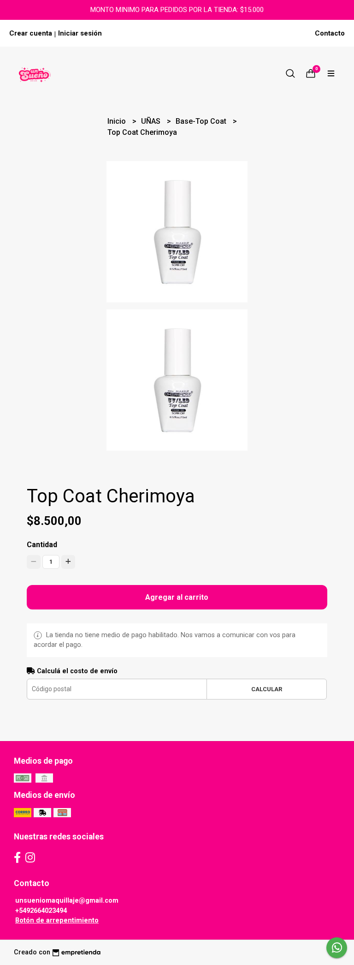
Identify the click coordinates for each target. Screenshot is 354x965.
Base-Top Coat (202, 121)
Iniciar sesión (80, 33)
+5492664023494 (41, 911)
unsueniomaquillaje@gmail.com (66, 901)
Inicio (117, 121)
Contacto (330, 33)
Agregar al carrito (176, 597)
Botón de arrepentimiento (57, 920)
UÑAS (151, 121)
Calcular (266, 689)
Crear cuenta (30, 33)
